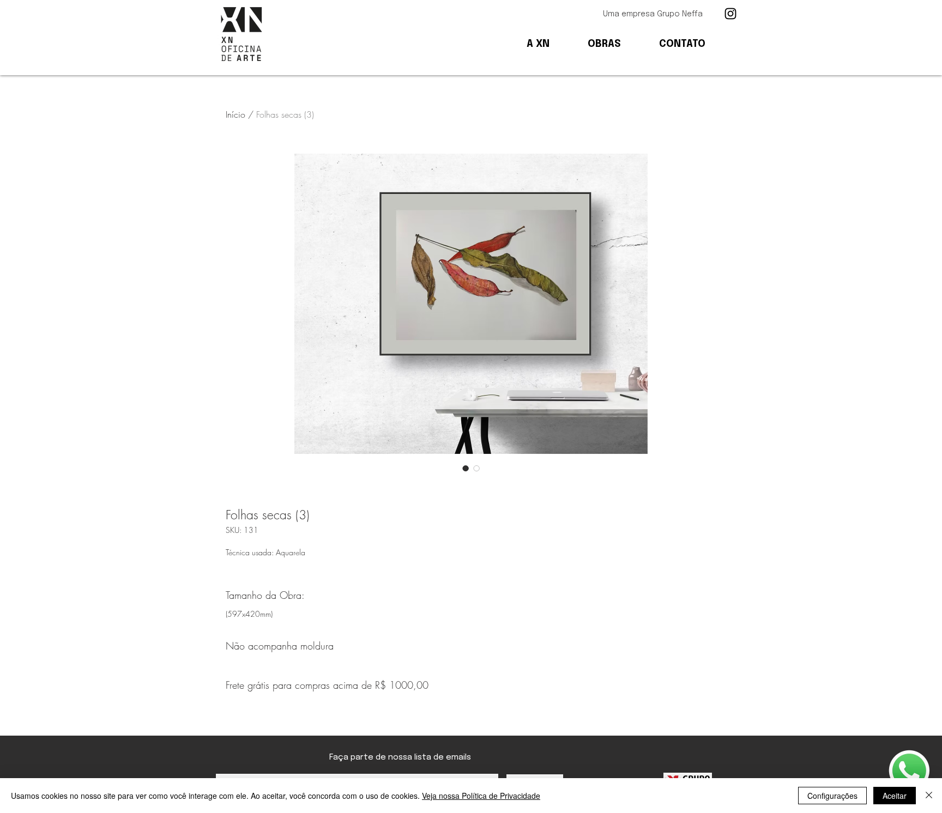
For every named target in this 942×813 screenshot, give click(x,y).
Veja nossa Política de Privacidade (481, 795)
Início (235, 114)
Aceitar (895, 795)
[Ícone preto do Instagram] (730, 13)
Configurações (832, 795)
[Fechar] (928, 795)
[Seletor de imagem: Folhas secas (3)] (465, 468)
